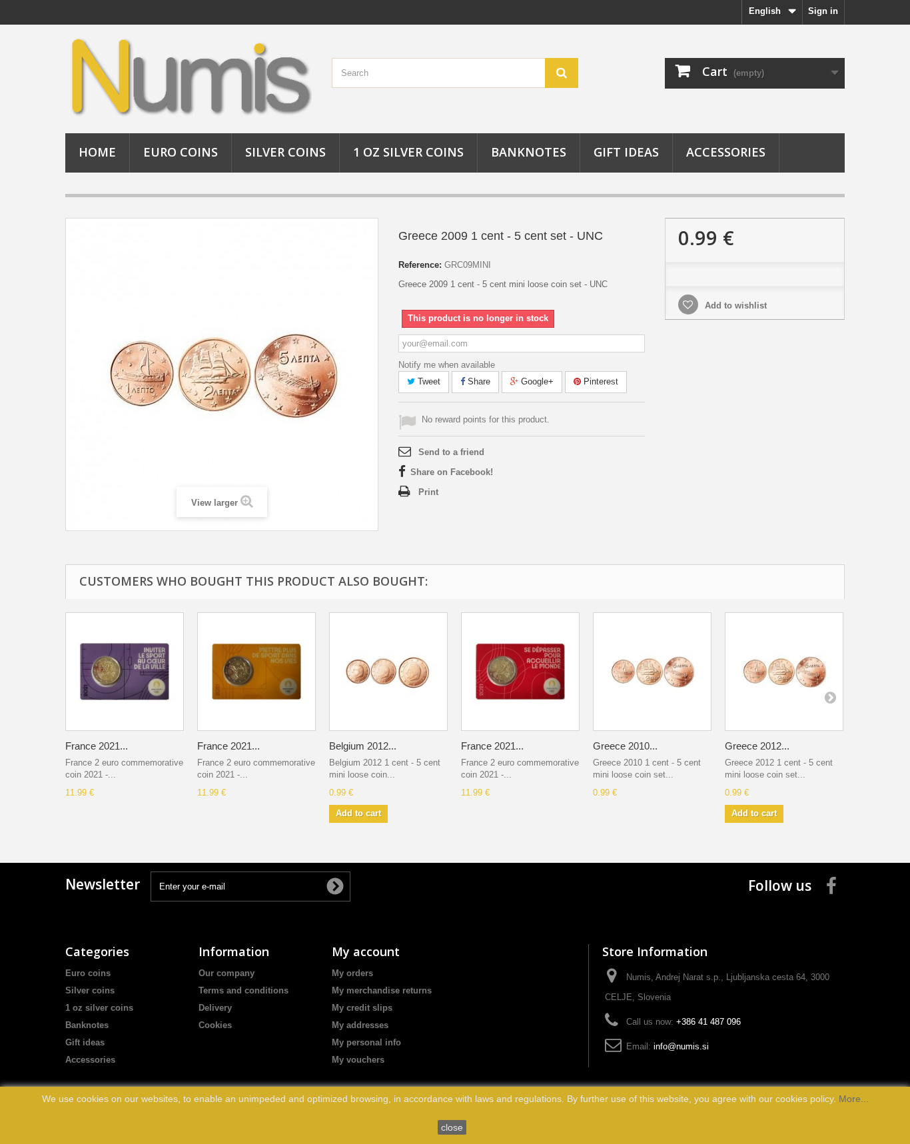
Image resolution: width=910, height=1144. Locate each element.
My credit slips (362, 1008)
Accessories (725, 152)
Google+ (536, 381)
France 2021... (96, 746)
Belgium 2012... (362, 746)
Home (97, 152)
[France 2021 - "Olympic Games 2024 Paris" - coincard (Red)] (520, 671)
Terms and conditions (243, 990)
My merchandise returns (382, 990)
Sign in (823, 11)
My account (366, 951)
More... (854, 1098)
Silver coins (285, 152)
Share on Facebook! (451, 472)
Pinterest (599, 381)
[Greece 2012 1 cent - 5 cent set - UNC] (784, 671)
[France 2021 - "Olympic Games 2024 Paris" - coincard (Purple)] (124, 671)
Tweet (427, 381)
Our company (226, 973)
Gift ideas (626, 152)
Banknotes (528, 152)
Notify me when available (446, 365)
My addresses (360, 1025)
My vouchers (358, 1060)
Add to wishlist (734, 305)
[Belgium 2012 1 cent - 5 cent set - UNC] (388, 671)
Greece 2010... (625, 746)
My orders (352, 973)
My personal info (366, 1042)
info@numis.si (681, 1046)
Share (477, 381)
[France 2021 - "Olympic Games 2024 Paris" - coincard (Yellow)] (256, 671)
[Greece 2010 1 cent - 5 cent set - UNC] (652, 671)
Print (428, 492)
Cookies (215, 1025)
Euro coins (180, 152)
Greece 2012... (757, 746)
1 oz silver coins (408, 152)
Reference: (420, 265)
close (452, 1127)
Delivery (215, 1008)
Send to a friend (451, 452)
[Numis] (188, 76)
